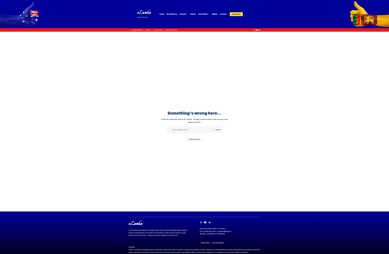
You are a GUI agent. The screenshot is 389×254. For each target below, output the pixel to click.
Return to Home (194, 139)
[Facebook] (254, 29)
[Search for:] (192, 129)
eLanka (144, 12)
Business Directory (171, 30)
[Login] (246, 14)
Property (148, 30)
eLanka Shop (158, 30)
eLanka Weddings (136, 30)
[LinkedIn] (259, 29)
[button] (250, 14)
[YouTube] (256, 29)
